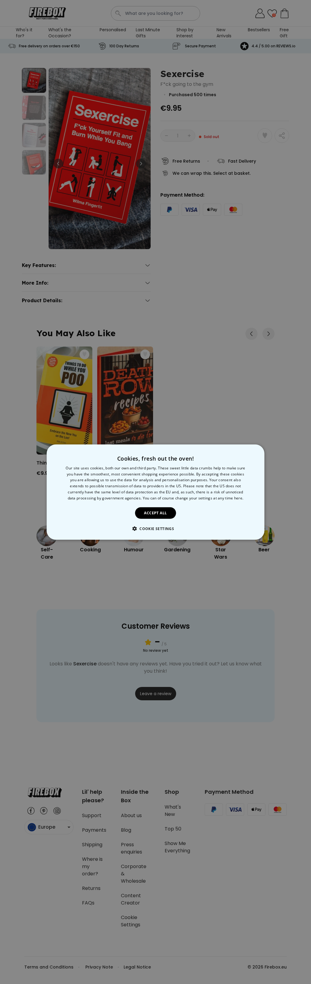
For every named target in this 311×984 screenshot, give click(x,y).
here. (239, 498)
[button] (155, 528)
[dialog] (156, 492)
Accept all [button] (155, 512)
